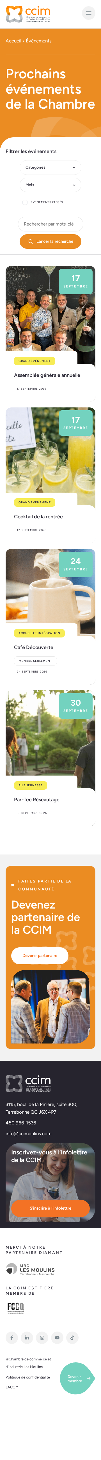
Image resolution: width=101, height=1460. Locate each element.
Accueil (13, 41)
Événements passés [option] (47, 202)
